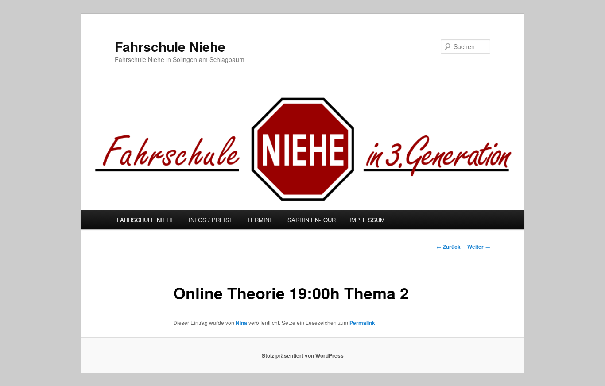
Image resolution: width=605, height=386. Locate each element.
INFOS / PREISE (211, 220)
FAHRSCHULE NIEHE (146, 220)
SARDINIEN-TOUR (311, 220)
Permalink (362, 323)
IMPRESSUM (367, 220)
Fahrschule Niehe (170, 46)
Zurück (448, 247)
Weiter (478, 247)
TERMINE (260, 220)
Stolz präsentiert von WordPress (303, 355)
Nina (241, 323)
